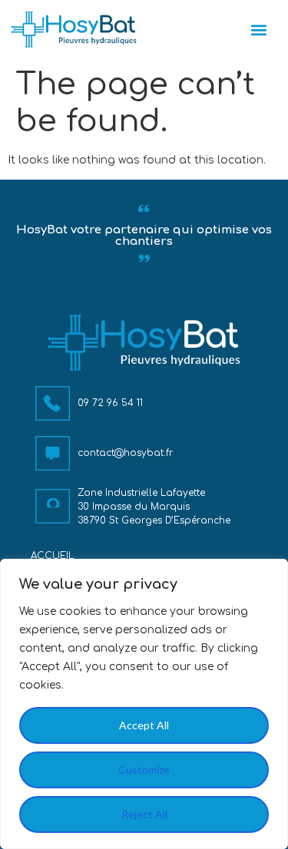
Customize (144, 769)
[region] (144, 704)
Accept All (144, 725)
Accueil (52, 555)
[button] (259, 29)
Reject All (144, 814)
